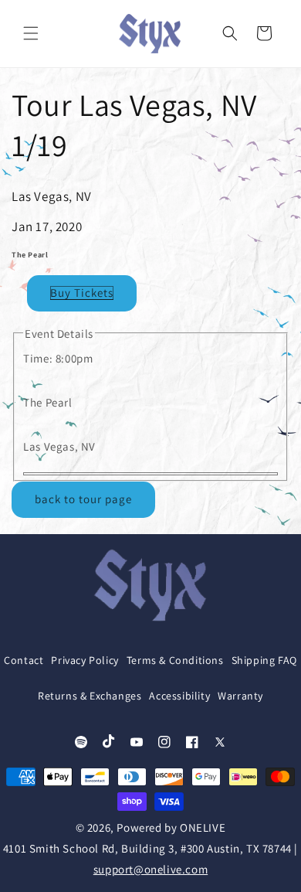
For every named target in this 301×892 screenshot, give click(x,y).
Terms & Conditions (175, 660)
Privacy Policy (84, 660)
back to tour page (83, 499)
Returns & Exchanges (89, 696)
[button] (31, 33)
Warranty (240, 696)
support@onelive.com (150, 869)
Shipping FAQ (264, 660)
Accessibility (179, 696)
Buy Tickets (81, 292)
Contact (23, 660)
